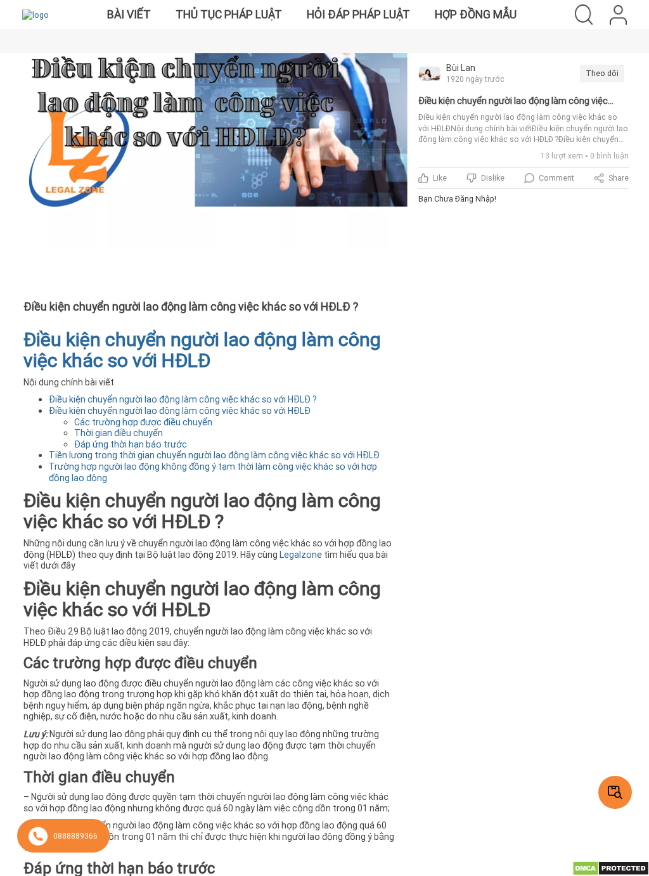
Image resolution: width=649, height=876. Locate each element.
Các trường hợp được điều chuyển (144, 422)
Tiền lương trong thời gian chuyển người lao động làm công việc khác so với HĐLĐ (215, 455)
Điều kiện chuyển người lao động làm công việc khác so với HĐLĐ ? (183, 399)
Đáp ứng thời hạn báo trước (130, 444)
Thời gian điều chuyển (119, 433)
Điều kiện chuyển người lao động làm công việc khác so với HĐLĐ (180, 410)
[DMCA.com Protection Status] (610, 867)
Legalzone (301, 554)
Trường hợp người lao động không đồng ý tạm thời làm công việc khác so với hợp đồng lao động (213, 472)
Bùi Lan (460, 68)
